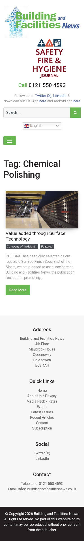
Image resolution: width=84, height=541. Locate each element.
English (35, 125)
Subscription (42, 428)
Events (42, 407)
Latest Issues (42, 412)
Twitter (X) (42, 453)
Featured (47, 246)
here (42, 101)
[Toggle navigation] (9, 140)
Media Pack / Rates (42, 401)
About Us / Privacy (42, 396)
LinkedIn (60, 96)
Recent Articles (42, 417)
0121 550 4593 (51, 484)
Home (42, 390)
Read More (17, 290)
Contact (42, 423)
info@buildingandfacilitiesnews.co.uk (47, 489)
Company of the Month (22, 246)
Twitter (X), (44, 96)
